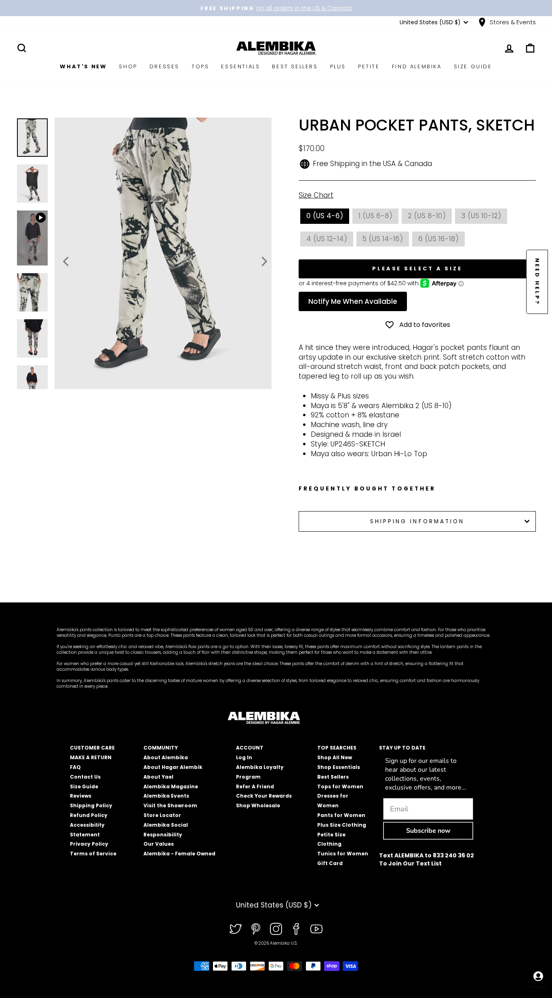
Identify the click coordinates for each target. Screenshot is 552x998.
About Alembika (165, 757)
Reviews (80, 795)
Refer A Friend (255, 786)
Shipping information (417, 521)
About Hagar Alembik (172, 767)
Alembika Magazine (170, 786)
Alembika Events (166, 795)
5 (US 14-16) (382, 239)
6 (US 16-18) (438, 239)
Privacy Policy (89, 843)
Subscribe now (428, 830)
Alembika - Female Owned (179, 853)
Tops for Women (340, 786)
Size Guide (473, 66)
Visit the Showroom (170, 805)
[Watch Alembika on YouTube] (316, 929)
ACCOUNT (249, 747)
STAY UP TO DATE (402, 747)
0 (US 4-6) (324, 216)
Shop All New (334, 757)
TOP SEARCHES (336, 747)
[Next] (263, 261)
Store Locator (162, 815)
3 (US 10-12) (481, 216)
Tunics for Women (342, 853)
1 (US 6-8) (375, 216)
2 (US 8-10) (427, 216)
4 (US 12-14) (326, 239)
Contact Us (85, 776)
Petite (369, 66)
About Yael (158, 776)
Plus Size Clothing (341, 824)
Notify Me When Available (352, 301)
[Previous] (67, 261)
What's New (83, 66)
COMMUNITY (160, 747)
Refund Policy (88, 815)
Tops (200, 66)
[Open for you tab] (538, 976)
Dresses (164, 66)
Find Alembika (417, 66)
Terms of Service (93, 853)
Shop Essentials (338, 767)
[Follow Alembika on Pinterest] (256, 929)
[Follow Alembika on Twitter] (236, 929)
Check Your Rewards (264, 795)
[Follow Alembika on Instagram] (276, 929)
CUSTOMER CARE (92, 747)
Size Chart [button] (316, 195)
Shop (128, 66)
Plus (338, 66)
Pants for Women (341, 815)
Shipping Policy (91, 805)
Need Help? (537, 281)
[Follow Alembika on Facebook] (296, 929)
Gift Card (330, 863)
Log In (244, 757)
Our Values (158, 843)
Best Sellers (295, 66)
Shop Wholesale (258, 805)
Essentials (240, 66)
